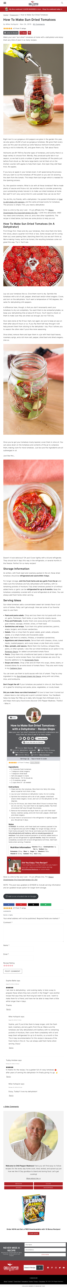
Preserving (14, 15)
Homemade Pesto (32, 660)
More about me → (33, 1178)
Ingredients (25, 1281)
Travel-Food (17, 1281)
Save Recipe (42, 738)
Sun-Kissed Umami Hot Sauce (29, 676)
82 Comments (39, 24)
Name (6, 945)
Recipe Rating (8, 963)
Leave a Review (34, 762)
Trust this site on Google (34, 742)
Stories (31, 1281)
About (5, 1281)
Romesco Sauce (11, 652)
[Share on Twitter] (24, 738)
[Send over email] (45, 904)
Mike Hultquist (44, 755)
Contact (10, 1281)
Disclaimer (42, 1281)
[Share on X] (33, 904)
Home (5, 15)
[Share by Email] (32, 738)
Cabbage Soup (16, 668)
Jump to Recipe (12, 33)
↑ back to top (33, 1277)
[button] (29, 33)
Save (24, 33)
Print (14, 718)
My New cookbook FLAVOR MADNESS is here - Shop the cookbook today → (35, 9)
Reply (8, 1009)
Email (6, 954)
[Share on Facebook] (20, 738)
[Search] (39, 1267)
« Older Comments (11, 1107)
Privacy (36, 1281)
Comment (8, 922)
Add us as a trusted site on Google (22, 896)
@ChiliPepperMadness (30, 869)
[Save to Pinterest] (21, 904)
